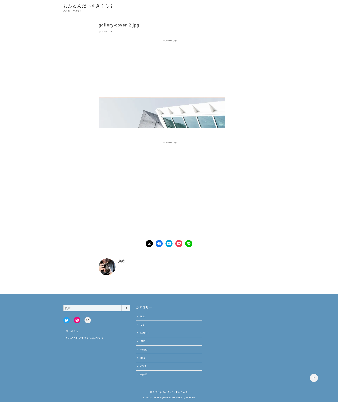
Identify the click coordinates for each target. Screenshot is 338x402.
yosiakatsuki (168, 397)
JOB (142, 324)
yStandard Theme (151, 397)
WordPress (190, 397)
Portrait (144, 349)
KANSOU (145, 333)
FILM (143, 316)
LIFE (142, 341)
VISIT (143, 366)
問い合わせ (72, 331)
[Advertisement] (169, 67)
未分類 (143, 374)
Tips (142, 357)
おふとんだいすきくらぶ (88, 5)
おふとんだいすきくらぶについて (85, 337)
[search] (125, 308)
